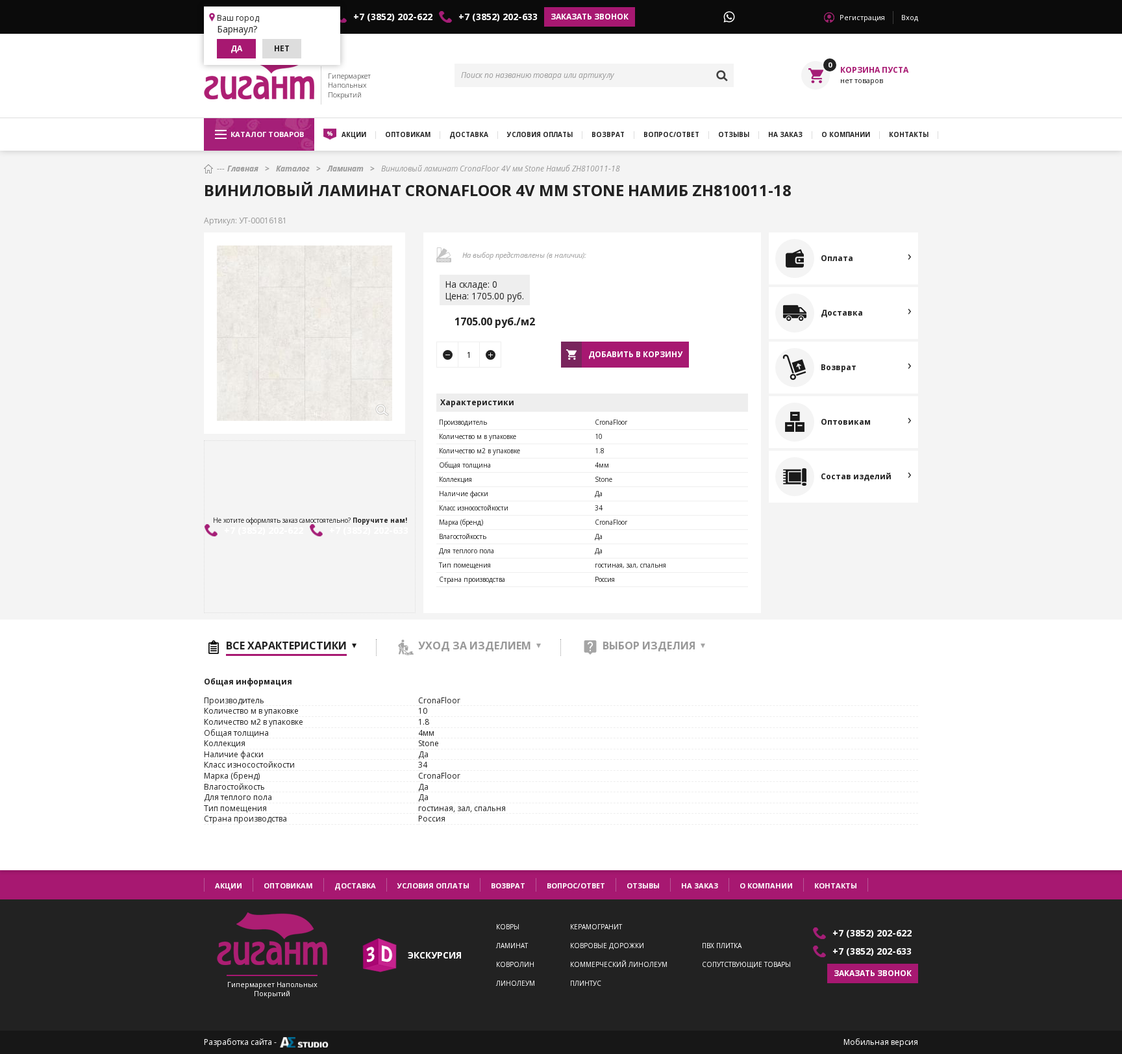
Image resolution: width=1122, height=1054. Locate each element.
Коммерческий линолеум (618, 964)
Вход (909, 17)
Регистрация (862, 17)
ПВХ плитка (722, 946)
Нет (282, 48)
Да (236, 48)
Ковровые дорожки (607, 946)
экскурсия (435, 955)
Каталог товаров (267, 134)
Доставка (468, 134)
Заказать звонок (590, 16)
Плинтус (585, 983)
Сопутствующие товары (746, 964)
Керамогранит (596, 927)
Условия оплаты (540, 134)
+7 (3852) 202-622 (392, 17)
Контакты (909, 134)
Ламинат (512, 946)
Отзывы (733, 134)
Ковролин (515, 964)
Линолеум (515, 983)
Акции (354, 134)
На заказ (785, 134)
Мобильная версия (880, 1042)
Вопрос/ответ (671, 134)
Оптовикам (407, 134)
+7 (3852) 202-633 (498, 17)
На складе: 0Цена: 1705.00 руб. (484, 290)
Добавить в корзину (635, 354)
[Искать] (722, 75)
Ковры (507, 927)
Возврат (608, 134)
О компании (845, 134)
